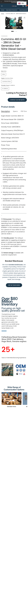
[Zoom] (24, 17)
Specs (15, 111)
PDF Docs (24, 111)
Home (2, 10)
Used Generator (23, 10)
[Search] (23, 6)
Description (5, 111)
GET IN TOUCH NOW (14, 285)
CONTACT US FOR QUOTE (17, 100)
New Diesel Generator (11, 10)
